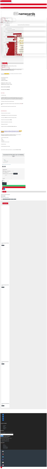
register (5, 197)
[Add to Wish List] (2, 189)
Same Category (5, 203)
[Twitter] (3, 416)
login (3, 197)
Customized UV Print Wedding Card (5, 403)
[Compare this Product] (4, 189)
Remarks (4, 178)
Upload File (15, 173)
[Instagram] (3, 418)
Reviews (4, 191)
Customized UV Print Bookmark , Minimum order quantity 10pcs (5, 361)
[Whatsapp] (3, 420)
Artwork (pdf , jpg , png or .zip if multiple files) (8, 173)
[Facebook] (3, 414)
